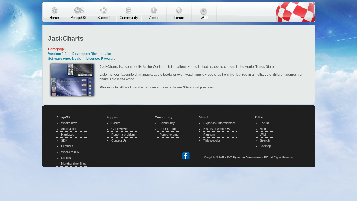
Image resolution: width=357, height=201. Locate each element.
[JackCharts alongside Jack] (72, 98)
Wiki (204, 18)
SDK (64, 140)
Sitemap (265, 146)
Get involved (119, 128)
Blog (263, 128)
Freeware (108, 59)
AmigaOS (78, 18)
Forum (179, 18)
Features (67, 146)
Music (76, 59)
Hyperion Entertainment (219, 123)
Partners (209, 134)
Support (103, 18)
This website (211, 140)
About (154, 18)
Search (265, 140)
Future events (169, 134)
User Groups (168, 128)
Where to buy (70, 152)
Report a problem (123, 134)
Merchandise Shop (73, 163)
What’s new (69, 123)
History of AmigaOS (216, 128)
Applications (69, 128)
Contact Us (119, 140)
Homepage (56, 49)
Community (129, 18)
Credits (66, 157)
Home (54, 18)
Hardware (67, 134)
